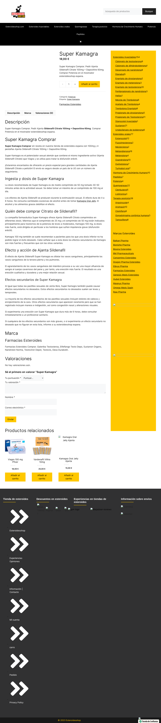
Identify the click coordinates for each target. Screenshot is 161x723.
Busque (149, 11)
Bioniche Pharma (121, 245)
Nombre (10, 397)
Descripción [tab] (13, 113)
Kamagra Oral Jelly (86, 201)
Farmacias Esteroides (70, 104)
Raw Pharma (119, 292)
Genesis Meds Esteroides (126, 275)
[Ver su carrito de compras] (80, 42)
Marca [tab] (27, 113)
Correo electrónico (15, 407)
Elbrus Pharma (120, 266)
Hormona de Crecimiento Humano (127, 26)
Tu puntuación (13, 378)
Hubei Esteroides (122, 279)
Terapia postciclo (99, 26)
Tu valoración (12, 382)
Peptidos (81, 34)
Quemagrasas (81, 26)
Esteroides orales (62, 26)
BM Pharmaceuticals (123, 253)
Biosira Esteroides (122, 249)
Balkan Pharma (120, 240)
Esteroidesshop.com (15, 26)
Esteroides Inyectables (39, 26)
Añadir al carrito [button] (15, 477)
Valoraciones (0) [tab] (44, 113)
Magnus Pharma (121, 283)
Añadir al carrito (89, 84)
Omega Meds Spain (123, 287)
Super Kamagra (73, 99)
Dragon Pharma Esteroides (126, 262)
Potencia (151, 26)
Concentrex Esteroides (124, 257)
